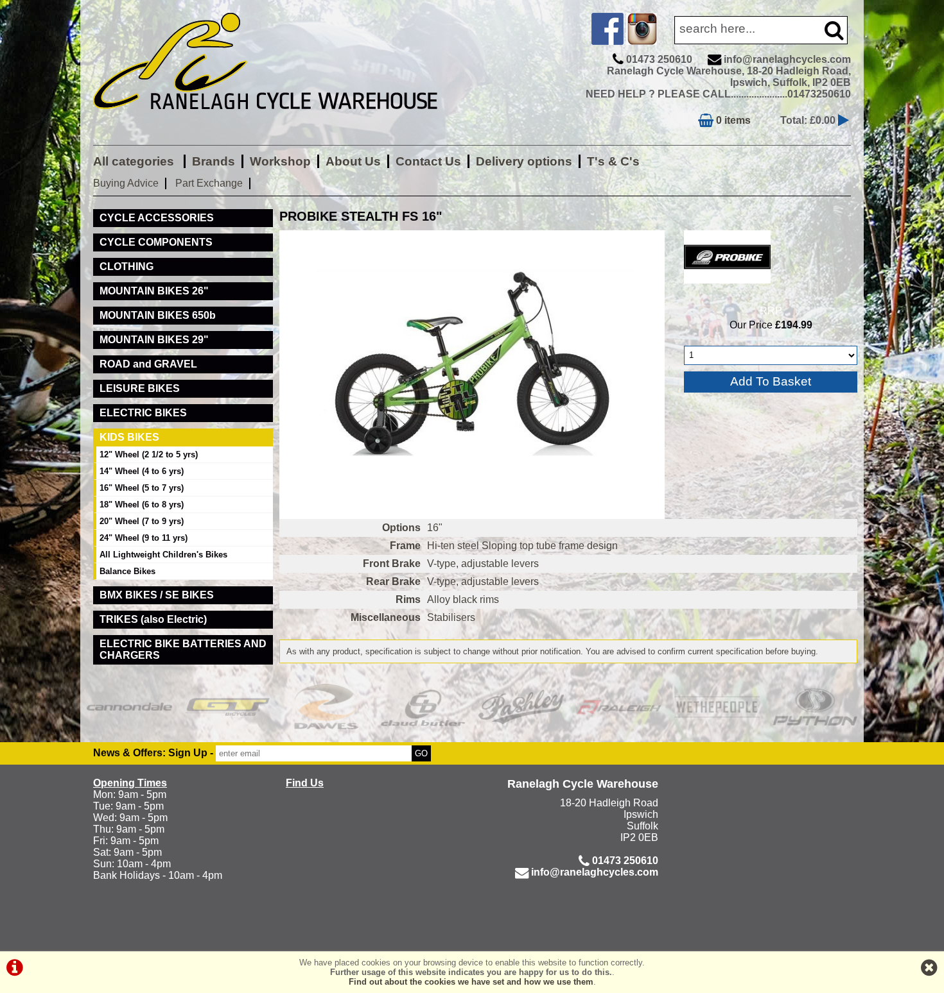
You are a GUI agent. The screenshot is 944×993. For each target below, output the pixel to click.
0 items (732, 120)
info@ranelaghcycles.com (787, 59)
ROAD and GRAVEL (148, 364)
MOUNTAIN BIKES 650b (158, 315)
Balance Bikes (127, 571)
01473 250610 (659, 59)
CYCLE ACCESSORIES (157, 217)
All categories (135, 161)
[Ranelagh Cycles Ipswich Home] (279, 118)
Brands (213, 161)
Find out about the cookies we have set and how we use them (471, 982)
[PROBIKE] (727, 286)
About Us (353, 161)
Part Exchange (209, 183)
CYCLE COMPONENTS (156, 242)
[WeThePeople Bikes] (717, 706)
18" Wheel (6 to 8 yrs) (142, 504)
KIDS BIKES (129, 437)
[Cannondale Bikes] (129, 706)
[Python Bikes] (815, 706)
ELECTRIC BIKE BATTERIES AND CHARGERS (183, 649)
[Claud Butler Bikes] (423, 706)
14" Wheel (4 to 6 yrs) (142, 471)
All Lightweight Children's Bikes (163, 554)
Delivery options (524, 161)
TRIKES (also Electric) (153, 619)
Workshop (280, 161)
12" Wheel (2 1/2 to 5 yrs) (149, 454)
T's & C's (613, 161)
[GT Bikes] (227, 706)
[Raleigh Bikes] (619, 706)
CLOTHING (126, 266)
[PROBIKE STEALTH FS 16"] (472, 374)
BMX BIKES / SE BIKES (157, 595)
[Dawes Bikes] (325, 706)
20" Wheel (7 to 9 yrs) (142, 521)
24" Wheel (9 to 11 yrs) (144, 538)
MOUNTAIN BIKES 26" (154, 290)
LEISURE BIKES (140, 388)
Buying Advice (126, 183)
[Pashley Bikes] (521, 706)
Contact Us (428, 161)
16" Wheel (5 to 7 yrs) (142, 488)
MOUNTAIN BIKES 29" (154, 339)
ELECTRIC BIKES (143, 412)
